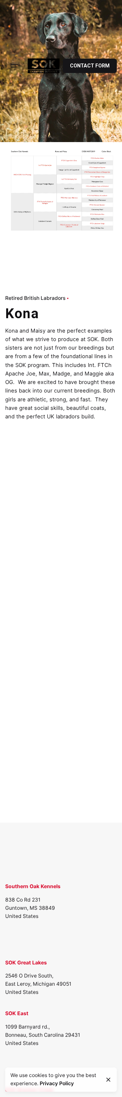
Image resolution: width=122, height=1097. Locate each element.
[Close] (108, 1079)
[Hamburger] (14, 66)
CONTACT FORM (90, 66)
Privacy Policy (57, 1083)
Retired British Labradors (35, 298)
